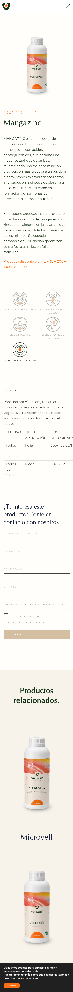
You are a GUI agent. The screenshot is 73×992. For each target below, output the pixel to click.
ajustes (33, 978)
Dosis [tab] (10, 391)
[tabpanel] (37, 438)
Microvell (36, 837)
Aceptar (12, 985)
